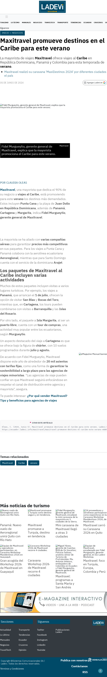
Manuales (26, 22)
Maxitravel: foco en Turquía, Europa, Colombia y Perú (94, 566)
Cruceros (98, 22)
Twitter (40, 629)
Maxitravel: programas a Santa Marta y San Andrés (65, 581)
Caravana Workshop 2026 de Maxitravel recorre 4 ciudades (38, 567)
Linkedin (41, 644)
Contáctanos (79, 666)
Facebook (42, 634)
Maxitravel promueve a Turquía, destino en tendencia (39, 530)
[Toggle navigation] (5, 17)
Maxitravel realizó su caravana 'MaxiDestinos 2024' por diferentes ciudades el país (55, 73)
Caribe (21, 462)
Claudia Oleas (16, 182)
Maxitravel (7, 462)
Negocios (37, 22)
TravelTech (50, 22)
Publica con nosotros (74, 660)
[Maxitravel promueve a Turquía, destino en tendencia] (39, 515)
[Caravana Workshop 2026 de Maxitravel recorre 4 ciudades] (39, 551)
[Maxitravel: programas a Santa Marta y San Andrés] (67, 559)
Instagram (42, 639)
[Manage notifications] (100, 671)
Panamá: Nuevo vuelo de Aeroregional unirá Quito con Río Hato (10, 532)
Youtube (41, 649)
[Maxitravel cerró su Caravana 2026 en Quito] (95, 516)
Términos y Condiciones (12, 668)
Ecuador (87, 22)
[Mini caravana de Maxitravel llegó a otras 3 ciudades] (67, 516)
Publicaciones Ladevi (63, 630)
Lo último (15, 22)
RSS (85, 672)
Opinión (22, 649)
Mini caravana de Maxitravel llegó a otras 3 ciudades (67, 530)
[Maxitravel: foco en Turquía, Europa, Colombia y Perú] (95, 551)
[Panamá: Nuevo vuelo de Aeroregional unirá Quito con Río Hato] (12, 515)
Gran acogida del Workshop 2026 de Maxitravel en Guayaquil (11, 566)
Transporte (62, 22)
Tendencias (76, 22)
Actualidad (5, 629)
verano (33, 462)
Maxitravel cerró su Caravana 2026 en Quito (94, 528)
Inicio (5, 32)
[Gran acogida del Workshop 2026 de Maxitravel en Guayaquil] (12, 551)
